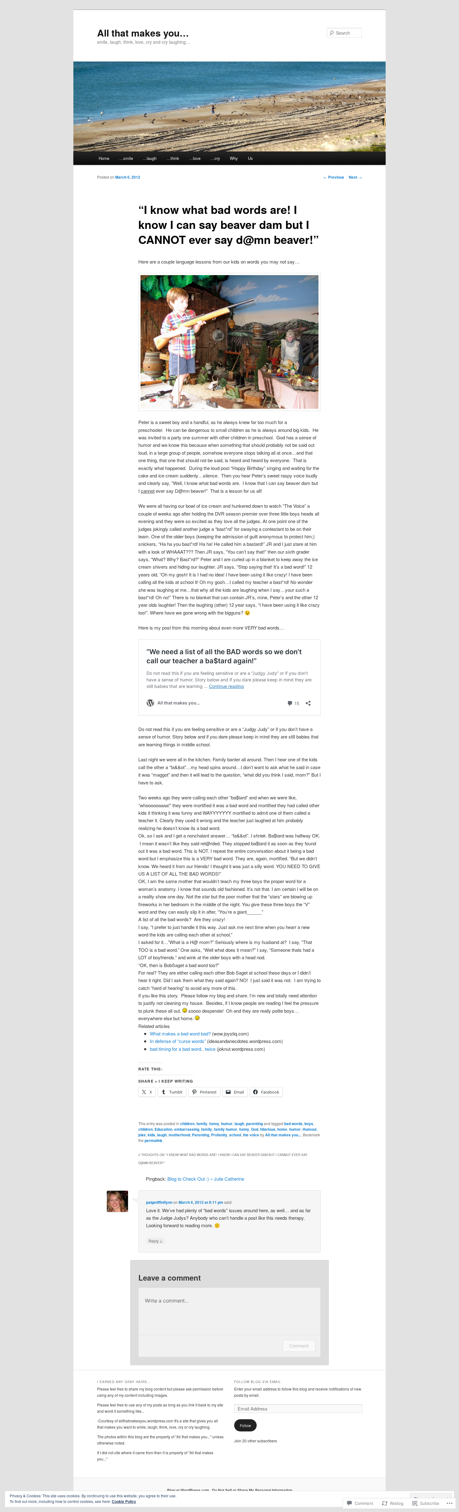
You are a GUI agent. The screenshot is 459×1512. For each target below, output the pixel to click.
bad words (293, 1123)
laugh (239, 1123)
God (254, 1129)
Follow (245, 1425)
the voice (251, 1135)
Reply (155, 1240)
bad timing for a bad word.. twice (182, 1048)
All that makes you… (143, 32)
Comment (299, 1345)
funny (214, 1123)
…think (172, 158)
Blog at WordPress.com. (188, 1490)
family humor (225, 1129)
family (201, 1123)
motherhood (179, 1135)
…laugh (149, 158)
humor (227, 1123)
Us (250, 158)
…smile (126, 158)
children (187, 1123)
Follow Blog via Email (257, 1382)
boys (308, 1123)
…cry (215, 158)
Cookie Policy (124, 1501)
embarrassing (186, 1129)
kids (151, 1135)
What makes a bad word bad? (180, 1033)
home (282, 1129)
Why (234, 158)
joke (142, 1135)
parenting (254, 1123)
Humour (310, 1129)
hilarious (267, 1129)
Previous (333, 177)
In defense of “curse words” (178, 1041)
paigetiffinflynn (159, 1202)
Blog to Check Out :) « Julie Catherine (205, 1178)
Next (355, 177)
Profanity (219, 1135)
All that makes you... (283, 1135)
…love (194, 158)
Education (163, 1129)
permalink (153, 1140)
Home (104, 158)
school (235, 1135)
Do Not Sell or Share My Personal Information (252, 1490)
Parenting (200, 1135)
